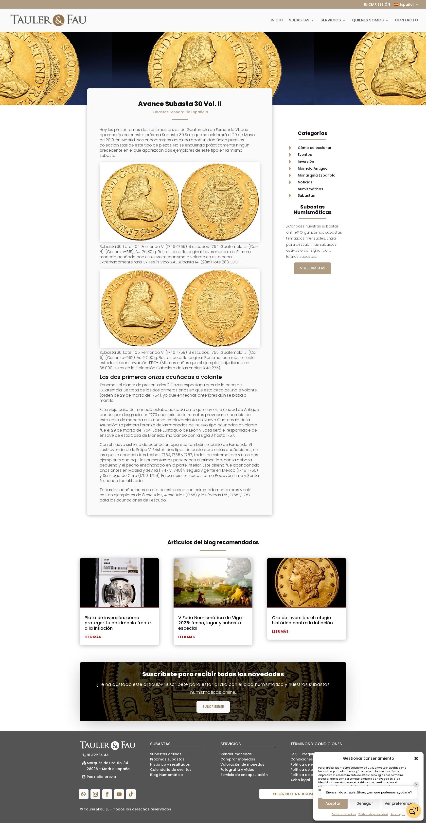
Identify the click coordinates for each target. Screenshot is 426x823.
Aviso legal (300, 779)
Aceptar (333, 803)
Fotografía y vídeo (237, 769)
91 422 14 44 (98, 755)
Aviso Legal (397, 814)
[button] (416, 758)
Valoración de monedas (242, 764)
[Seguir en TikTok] (131, 794)
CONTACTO (406, 20)
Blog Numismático (166, 774)
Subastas (160, 112)
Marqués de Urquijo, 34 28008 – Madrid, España (108, 765)
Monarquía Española (189, 112)
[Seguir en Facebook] (107, 794)
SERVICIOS (330, 20)
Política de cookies (344, 814)
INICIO (277, 20)
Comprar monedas (237, 759)
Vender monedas (236, 754)
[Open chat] (413, 810)
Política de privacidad (373, 814)
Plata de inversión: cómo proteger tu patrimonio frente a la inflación (118, 622)
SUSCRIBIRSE (213, 706)
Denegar (364, 803)
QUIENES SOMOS (368, 20)
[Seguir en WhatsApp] (84, 794)
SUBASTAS (299, 20)
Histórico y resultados (170, 764)
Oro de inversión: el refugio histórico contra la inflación (302, 620)
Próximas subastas (167, 759)
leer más (93, 636)
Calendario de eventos (171, 769)
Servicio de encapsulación (244, 774)
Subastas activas (165, 754)
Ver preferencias (400, 803)
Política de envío (305, 764)
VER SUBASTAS (312, 268)
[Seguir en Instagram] (95, 794)
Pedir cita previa (101, 776)
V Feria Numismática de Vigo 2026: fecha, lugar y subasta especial (210, 622)
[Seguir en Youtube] (119, 794)
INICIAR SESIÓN (377, 5)
